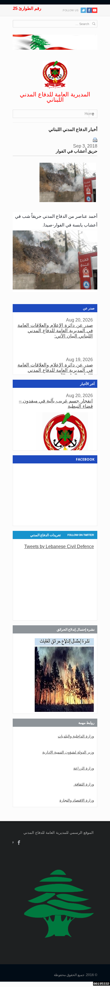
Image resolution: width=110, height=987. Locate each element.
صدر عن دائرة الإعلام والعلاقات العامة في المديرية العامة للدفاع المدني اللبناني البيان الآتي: (55, 331)
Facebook (19, 842)
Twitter (83, 10)
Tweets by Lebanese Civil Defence (59, 546)
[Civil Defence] (55, 75)
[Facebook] (89, 10)
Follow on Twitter (80, 534)
